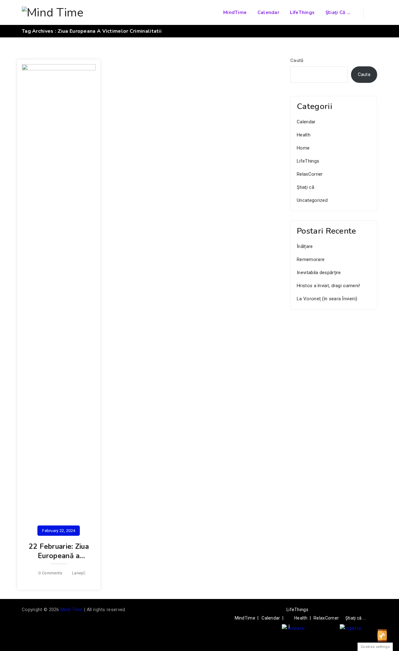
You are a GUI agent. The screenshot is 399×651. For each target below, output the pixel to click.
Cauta (364, 74)
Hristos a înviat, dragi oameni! (328, 285)
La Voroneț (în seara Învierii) (327, 299)
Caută (297, 60)
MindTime (235, 12)
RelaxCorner (310, 174)
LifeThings (302, 12)
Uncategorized (312, 200)
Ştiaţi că (305, 187)
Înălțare (305, 246)
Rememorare (310, 259)
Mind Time (71, 609)
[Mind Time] (53, 12)
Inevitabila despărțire (319, 272)
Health (303, 135)
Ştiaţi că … (337, 12)
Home (303, 148)
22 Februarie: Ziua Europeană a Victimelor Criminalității (59, 560)
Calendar (268, 12)
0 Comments (50, 573)
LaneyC (79, 573)
